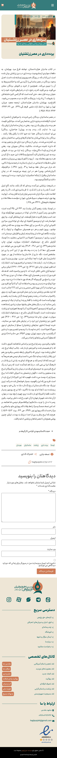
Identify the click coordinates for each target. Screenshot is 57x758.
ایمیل (53, 538)
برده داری (44, 445)
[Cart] (2, 5)
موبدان (19, 445)
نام (54, 527)
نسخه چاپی (44, 454)
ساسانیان (27, 445)
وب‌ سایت (51, 549)
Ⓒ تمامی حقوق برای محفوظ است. (29, 750)
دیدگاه (52, 491)
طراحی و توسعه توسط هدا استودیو (28, 755)
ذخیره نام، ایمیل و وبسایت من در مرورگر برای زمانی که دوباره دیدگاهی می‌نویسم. (29, 564)
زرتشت (36, 445)
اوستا (53, 445)
